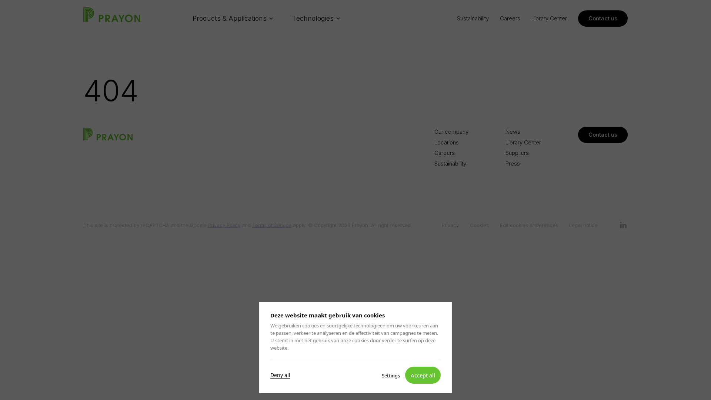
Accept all (423, 375)
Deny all (280, 374)
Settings (391, 375)
